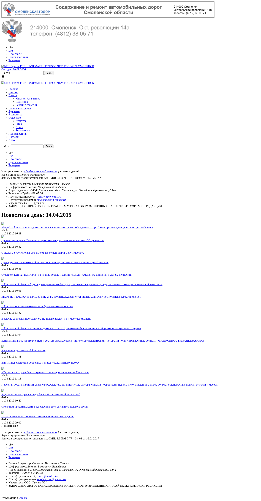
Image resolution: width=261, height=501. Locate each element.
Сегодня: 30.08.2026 (13, 69)
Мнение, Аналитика (28, 98)
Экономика (15, 114)
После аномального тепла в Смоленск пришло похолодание (37, 416)
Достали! (14, 136)
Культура (21, 120)
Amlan (23, 497)
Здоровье (14, 111)
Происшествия (17, 133)
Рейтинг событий (26, 104)
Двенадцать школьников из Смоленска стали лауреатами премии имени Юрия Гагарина (54, 262)
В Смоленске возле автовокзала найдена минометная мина (37, 306)
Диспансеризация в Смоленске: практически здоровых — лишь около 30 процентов (52, 240)
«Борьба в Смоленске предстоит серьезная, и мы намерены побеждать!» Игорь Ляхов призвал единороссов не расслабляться (77, 227)
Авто (12, 140)
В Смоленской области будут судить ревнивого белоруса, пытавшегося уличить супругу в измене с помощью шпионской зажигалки (81, 284)
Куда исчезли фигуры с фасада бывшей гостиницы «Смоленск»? (40, 394)
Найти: (5, 72)
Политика (22, 101)
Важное (13, 92)
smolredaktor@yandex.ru (51, 199)
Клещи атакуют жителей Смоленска (23, 350)
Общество (15, 117)
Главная (13, 88)
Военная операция (20, 108)
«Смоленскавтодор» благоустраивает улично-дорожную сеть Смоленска (45, 372)
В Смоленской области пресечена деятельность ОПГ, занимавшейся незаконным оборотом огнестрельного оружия (71, 328)
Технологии (23, 130)
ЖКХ (19, 124)
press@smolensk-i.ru (49, 196)
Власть (13, 95)
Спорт (19, 127)
